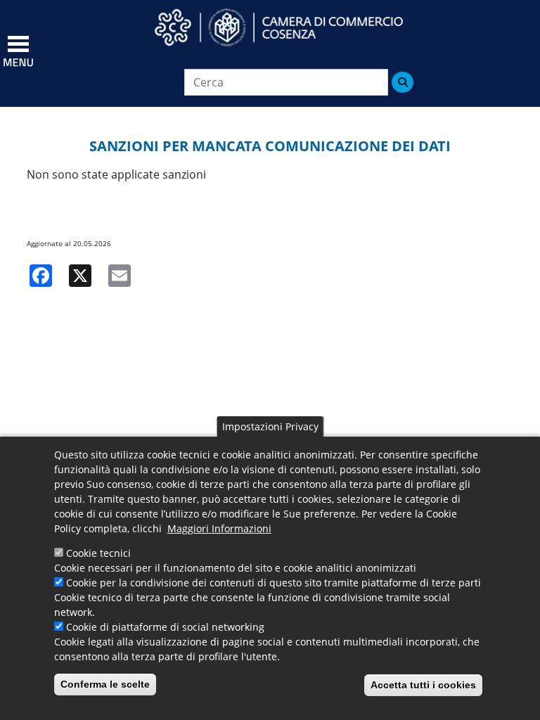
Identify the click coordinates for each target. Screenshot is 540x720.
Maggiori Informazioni (219, 528)
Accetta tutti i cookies (423, 684)
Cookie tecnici (98, 553)
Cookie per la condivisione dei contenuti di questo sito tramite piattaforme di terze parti (273, 582)
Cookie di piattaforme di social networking (165, 627)
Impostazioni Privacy (270, 426)
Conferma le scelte (105, 684)
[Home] (292, 27)
